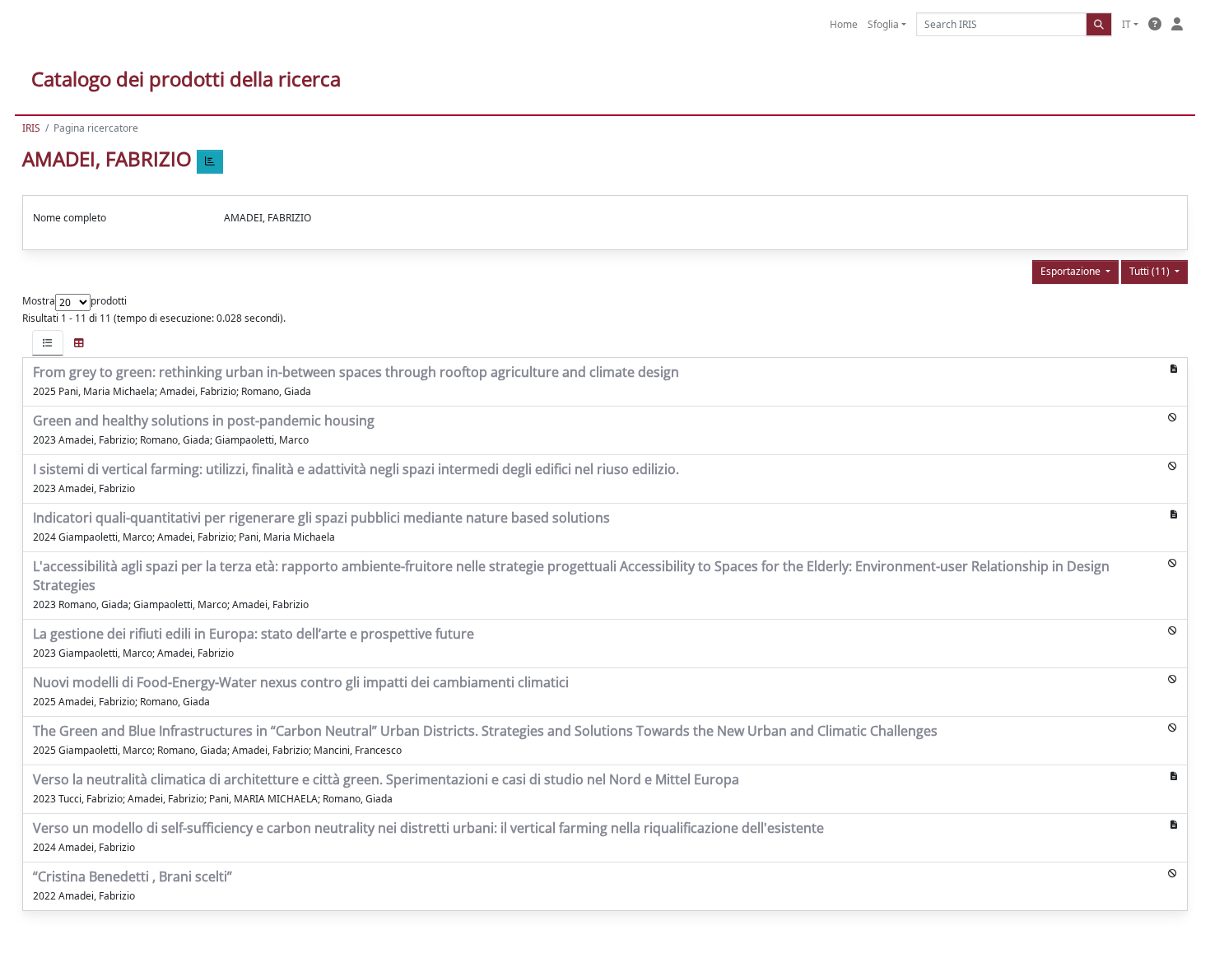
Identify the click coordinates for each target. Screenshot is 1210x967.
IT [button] (1126, 24)
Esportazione (1071, 271)
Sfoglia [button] (883, 24)
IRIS (31, 128)
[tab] (47, 343)
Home (844, 24)
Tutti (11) (1150, 271)
